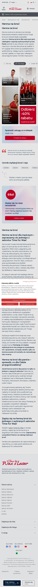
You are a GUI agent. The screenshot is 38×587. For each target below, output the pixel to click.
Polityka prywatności (30, 281)
